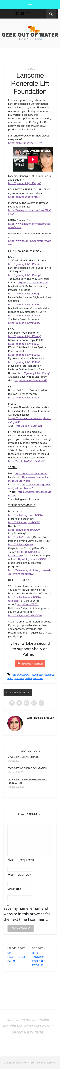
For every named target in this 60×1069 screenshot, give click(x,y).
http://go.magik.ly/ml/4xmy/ (24, 336)
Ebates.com (15, 555)
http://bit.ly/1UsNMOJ (20, 537)
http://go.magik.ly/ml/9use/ (24, 323)
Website (14, 888)
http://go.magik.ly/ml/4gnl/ (24, 397)
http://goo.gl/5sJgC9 (28, 551)
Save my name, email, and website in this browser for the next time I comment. (27, 914)
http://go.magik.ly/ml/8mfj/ (33, 282)
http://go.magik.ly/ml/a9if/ (23, 304)
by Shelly (24, 692)
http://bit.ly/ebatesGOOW (31, 559)
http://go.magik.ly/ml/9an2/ (24, 264)
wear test (38, 678)
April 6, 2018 (12, 692)
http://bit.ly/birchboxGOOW (24, 529)
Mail (19, 874)
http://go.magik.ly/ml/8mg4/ (24, 293)
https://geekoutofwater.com (31, 473)
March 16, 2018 (15, 772)
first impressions (21, 674)
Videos (30, 68)
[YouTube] (22, 11)
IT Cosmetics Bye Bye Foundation (27, 768)
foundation (37, 674)
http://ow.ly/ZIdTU (27, 604)
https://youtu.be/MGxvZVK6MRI (26, 461)
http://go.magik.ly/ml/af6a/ (24, 362)
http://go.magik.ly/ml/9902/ (24, 354)
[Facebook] (17, 11)
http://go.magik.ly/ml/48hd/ (30, 380)
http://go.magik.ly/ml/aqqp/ (24, 183)
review (28, 678)
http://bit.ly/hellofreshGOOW (25, 615)
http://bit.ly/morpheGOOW (24, 522)
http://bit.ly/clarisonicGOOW (24, 597)
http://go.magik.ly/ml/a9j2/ (23, 343)
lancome (19, 678)
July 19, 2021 (14, 761)
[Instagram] (27, 11)
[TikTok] (32, 11)
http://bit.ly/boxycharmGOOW (25, 515)
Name (20, 859)
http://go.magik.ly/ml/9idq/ (34, 373)
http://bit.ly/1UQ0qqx (20, 544)
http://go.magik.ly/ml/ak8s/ (24, 315)
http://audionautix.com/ (30, 425)
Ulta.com (13, 600)
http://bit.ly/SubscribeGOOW (25, 143)
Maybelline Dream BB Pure (23, 756)
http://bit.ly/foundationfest (24, 196)
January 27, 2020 (16, 787)
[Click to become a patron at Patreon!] (30, 663)
